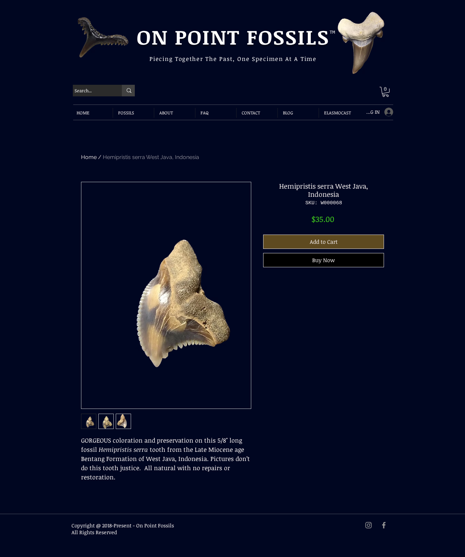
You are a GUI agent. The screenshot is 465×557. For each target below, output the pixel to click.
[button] (385, 92)
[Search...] (128, 90)
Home (89, 157)
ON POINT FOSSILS (233, 36)
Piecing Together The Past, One (200, 59)
